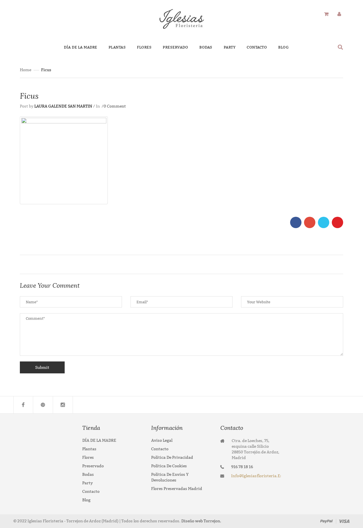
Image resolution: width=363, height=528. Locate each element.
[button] (340, 47)
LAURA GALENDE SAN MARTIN (63, 106)
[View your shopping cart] (326, 14)
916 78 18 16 (242, 466)
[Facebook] (23, 404)
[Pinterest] (43, 404)
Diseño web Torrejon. (200, 521)
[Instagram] (63, 404)
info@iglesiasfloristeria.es (256, 476)
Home (25, 70)
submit (42, 367)
